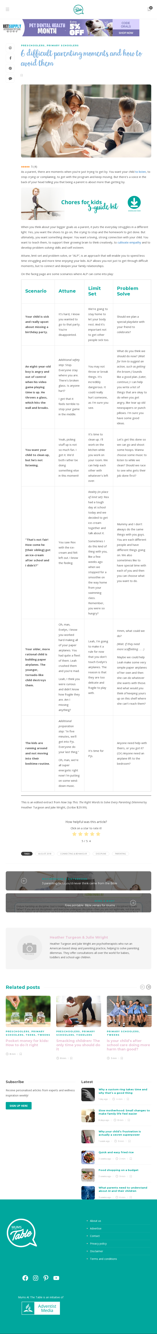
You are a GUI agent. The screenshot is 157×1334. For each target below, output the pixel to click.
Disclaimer (96, 1251)
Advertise (95, 1228)
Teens (31, 1035)
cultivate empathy (129, 242)
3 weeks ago (105, 1197)
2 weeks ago (105, 1158)
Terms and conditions (103, 1259)
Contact (95, 1236)
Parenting (120, 853)
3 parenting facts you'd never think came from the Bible (79, 883)
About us (95, 1221)
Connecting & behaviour (73, 853)
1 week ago (104, 1141)
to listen (140, 172)
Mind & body (105, 901)
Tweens (44, 1035)
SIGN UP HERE (19, 1106)
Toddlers (84, 1035)
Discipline (101, 853)
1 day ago (103, 1099)
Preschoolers (33, 45)
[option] (28, 1026)
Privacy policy (98, 1243)
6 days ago (104, 1120)
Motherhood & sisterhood (64, 879)
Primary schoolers (63, 45)
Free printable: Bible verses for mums (90, 905)
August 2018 (44, 853)
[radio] (74, 835)
